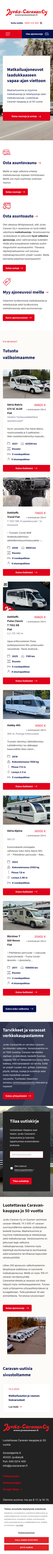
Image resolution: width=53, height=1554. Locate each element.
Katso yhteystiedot (16, 1096)
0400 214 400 (25, 23)
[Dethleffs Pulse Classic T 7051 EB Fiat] (26, 596)
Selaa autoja (12, 268)
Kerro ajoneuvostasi (17, 317)
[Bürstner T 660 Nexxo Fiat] (26, 915)
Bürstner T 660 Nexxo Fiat (13, 940)
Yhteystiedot (11, 1476)
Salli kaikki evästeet (26, 1540)
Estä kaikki (26, 1547)
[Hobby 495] (26, 704)
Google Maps (11, 1489)
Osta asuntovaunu (20, 162)
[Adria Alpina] (26, 810)
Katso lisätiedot (24, 468)
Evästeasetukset (26, 1533)
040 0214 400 (17, 1461)
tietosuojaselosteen (23, 1170)
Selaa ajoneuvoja (15, 1308)
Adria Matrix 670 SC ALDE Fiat (14, 409)
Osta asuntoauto (18, 216)
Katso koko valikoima (17, 1008)
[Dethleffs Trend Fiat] (26, 492)
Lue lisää (19, 1525)
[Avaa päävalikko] (8, 34)
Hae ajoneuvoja (34, 34)
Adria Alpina (14, 831)
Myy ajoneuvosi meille (23, 292)
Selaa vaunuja (13, 192)
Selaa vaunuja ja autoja (24, 116)
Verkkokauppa (12, 1482)
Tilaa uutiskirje (21, 1181)
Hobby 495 (13, 725)
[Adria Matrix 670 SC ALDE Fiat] (26, 383)
